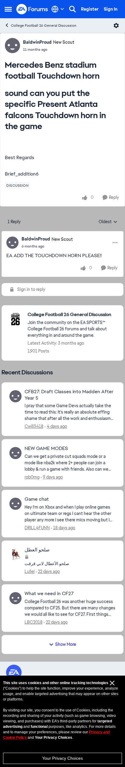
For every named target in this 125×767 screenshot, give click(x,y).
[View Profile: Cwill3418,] (15, 396)
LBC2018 (33, 622)
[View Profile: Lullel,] (15, 554)
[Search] (72, 9)
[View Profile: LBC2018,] (15, 598)
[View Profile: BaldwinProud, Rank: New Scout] (12, 45)
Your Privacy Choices (62, 758)
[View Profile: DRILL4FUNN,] (15, 504)
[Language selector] (58, 9)
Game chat (37, 499)
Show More (65, 644)
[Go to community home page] (32, 9)
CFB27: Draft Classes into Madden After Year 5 (69, 395)
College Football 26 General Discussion (43, 25)
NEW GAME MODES (46, 448)
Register (90, 9)
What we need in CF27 (49, 594)
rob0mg (32, 477)
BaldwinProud (37, 42)
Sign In (110, 9)
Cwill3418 (34, 426)
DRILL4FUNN (37, 527)
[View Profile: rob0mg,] (15, 453)
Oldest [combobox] (108, 222)
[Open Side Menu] (8, 9)
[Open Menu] (116, 25)
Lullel (30, 571)
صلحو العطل (37, 550)
